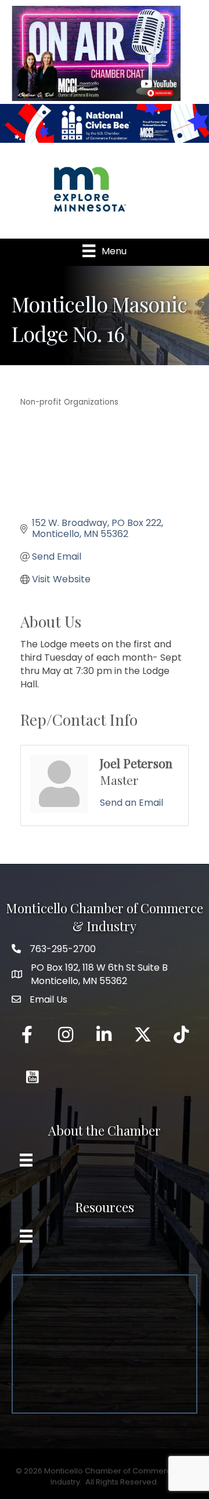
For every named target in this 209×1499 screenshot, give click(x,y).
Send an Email (131, 802)
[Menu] (26, 1159)
